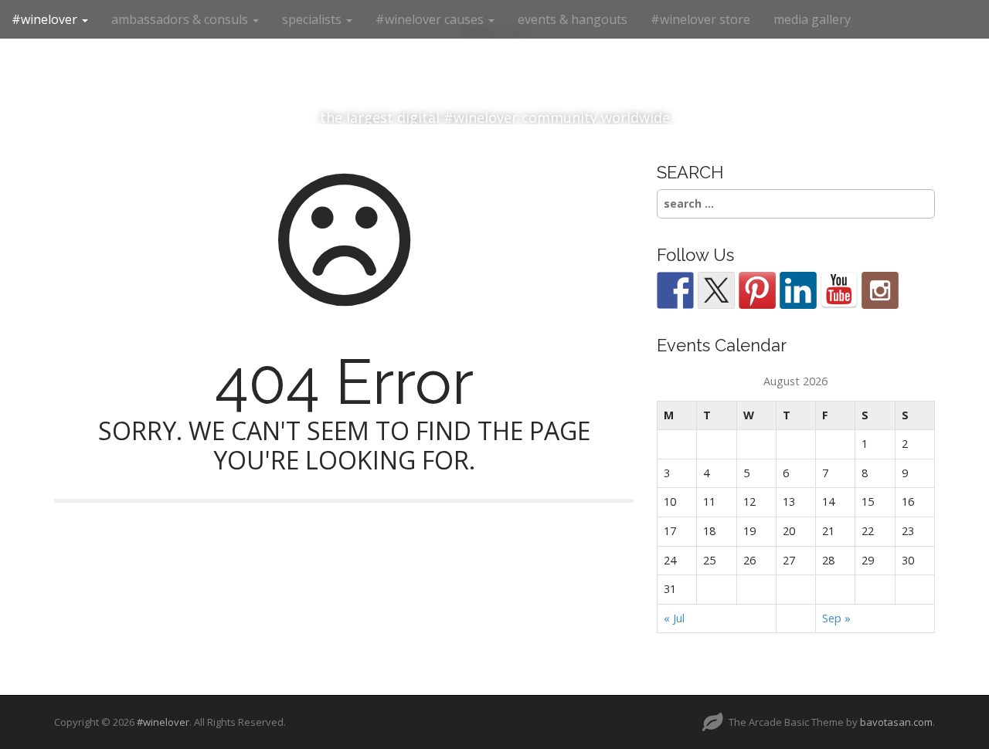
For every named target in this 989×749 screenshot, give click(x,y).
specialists (313, 19)
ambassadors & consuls (181, 19)
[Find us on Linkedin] (798, 290)
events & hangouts (572, 19)
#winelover (46, 19)
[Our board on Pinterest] (757, 290)
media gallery (812, 19)
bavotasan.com (896, 722)
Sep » (836, 618)
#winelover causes (431, 19)
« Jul (674, 618)
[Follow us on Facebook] (675, 290)
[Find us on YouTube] (839, 290)
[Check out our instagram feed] (880, 290)
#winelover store (700, 19)
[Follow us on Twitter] (716, 290)
